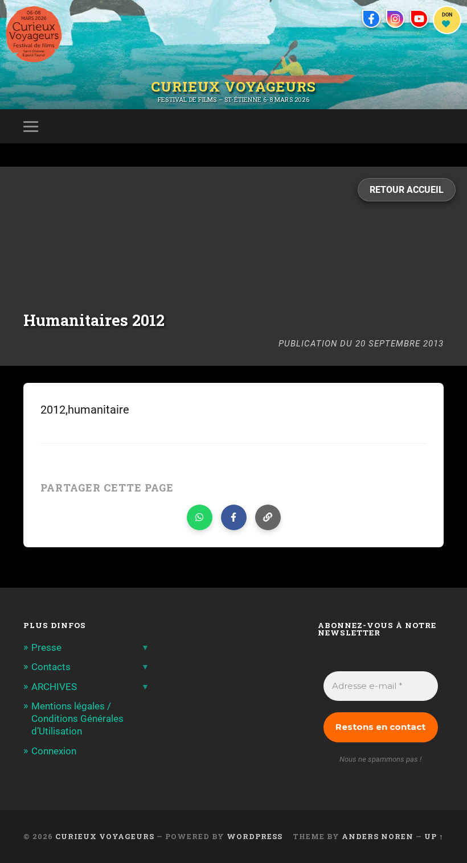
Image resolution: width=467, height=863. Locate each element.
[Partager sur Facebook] (234, 517)
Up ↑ (434, 836)
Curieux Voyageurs (233, 87)
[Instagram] (395, 19)
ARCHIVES (54, 686)
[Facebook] (371, 19)
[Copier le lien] (268, 517)
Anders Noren (377, 836)
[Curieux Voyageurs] (34, 34)
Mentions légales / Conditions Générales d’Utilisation (77, 718)
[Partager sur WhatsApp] (199, 517)
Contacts (51, 666)
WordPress (254, 836)
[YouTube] (419, 19)
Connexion (53, 751)
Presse (46, 647)
